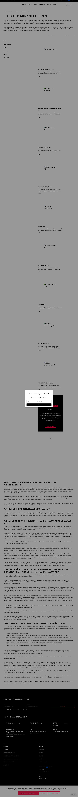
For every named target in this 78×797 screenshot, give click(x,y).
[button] (39, 401)
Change (39, 404)
